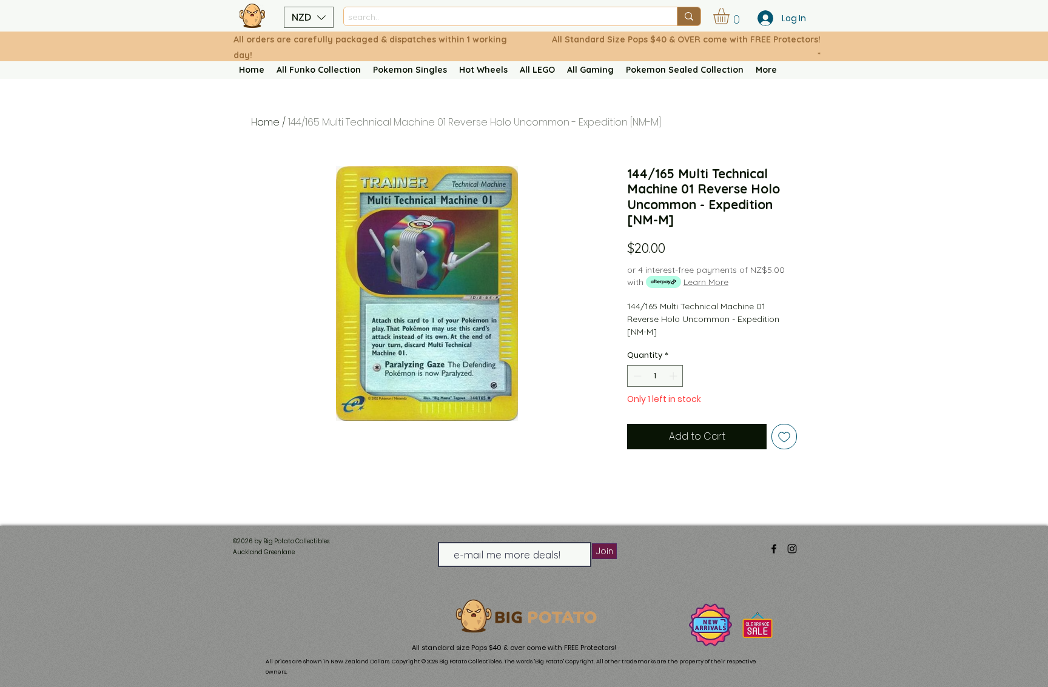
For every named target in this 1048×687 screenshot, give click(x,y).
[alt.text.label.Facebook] (774, 549)
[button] (309, 17)
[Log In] (761, 18)
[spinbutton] (655, 376)
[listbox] (309, 17)
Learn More (706, 281)
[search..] (688, 16)
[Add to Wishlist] (784, 436)
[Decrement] (636, 376)
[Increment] (674, 376)
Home (265, 122)
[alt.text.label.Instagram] (792, 549)
